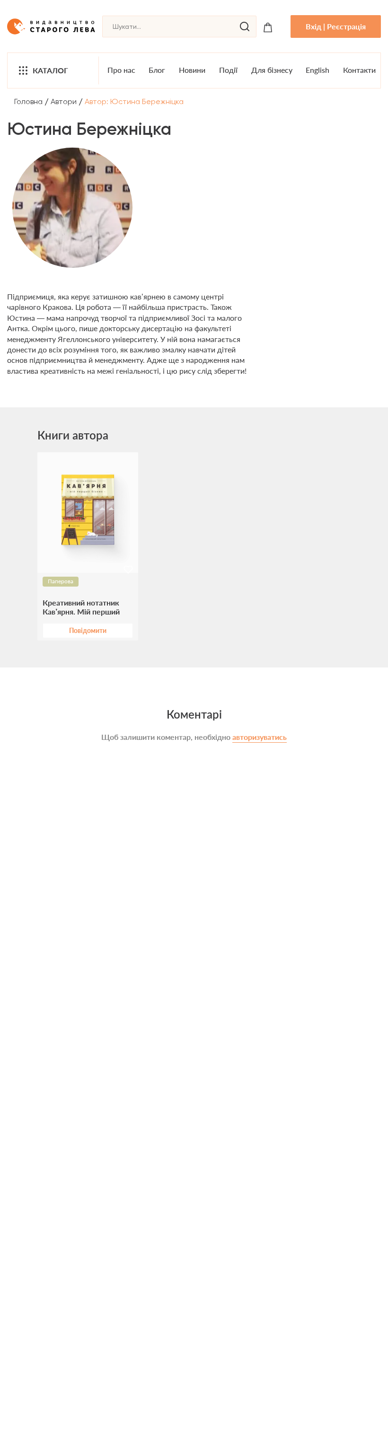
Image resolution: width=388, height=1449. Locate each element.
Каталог (50, 70)
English (317, 69)
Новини (192, 69)
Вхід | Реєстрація (336, 26)
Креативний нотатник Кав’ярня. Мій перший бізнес (81, 607)
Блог (157, 69)
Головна (28, 101)
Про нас (121, 69)
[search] (244, 26)
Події (228, 69)
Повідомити (87, 630)
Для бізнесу (271, 69)
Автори (64, 101)
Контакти (359, 69)
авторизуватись (259, 736)
